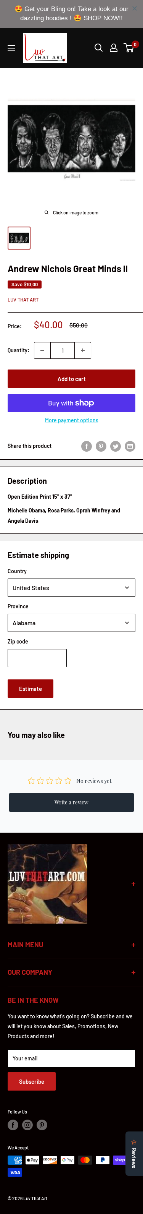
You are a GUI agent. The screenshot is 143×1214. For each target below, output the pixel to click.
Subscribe (31, 1081)
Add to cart (72, 378)
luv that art (23, 300)
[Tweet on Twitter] (115, 446)
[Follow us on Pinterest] (42, 1125)
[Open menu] (11, 48)
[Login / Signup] (113, 48)
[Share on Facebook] (86, 446)
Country (17, 571)
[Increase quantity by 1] (83, 350)
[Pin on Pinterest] (101, 446)
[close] (134, 8)
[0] (129, 47)
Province (18, 606)
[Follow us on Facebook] (13, 1125)
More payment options (71, 420)
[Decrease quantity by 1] (42, 350)
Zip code (18, 641)
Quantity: (18, 350)
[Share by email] (130, 446)
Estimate (30, 688)
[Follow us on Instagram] (27, 1125)
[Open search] (99, 48)
